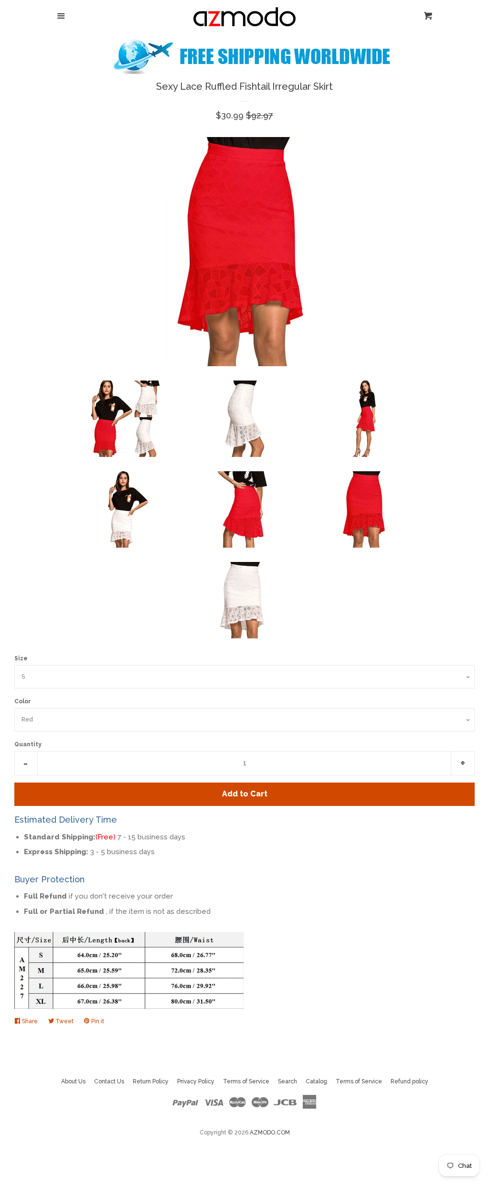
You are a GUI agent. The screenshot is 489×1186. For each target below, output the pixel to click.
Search (287, 1081)
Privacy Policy (195, 1081)
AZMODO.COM (270, 1132)
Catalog (316, 1081)
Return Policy (151, 1081)
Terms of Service (246, 1081)
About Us (73, 1081)
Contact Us (109, 1081)
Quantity (28, 744)
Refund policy (409, 1081)
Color (22, 701)
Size (21, 658)
